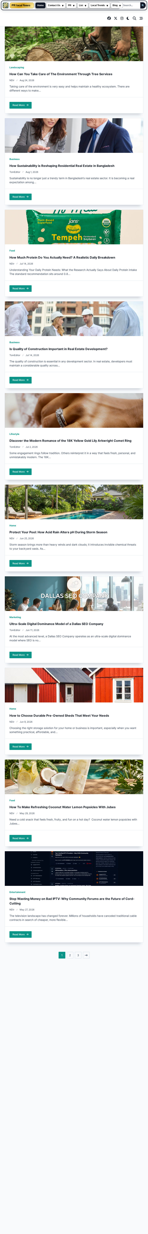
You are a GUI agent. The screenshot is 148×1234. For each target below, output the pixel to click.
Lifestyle (14, 434)
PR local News (21, 5)
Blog (115, 5)
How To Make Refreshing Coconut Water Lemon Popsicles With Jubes (62, 807)
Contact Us (54, 5)
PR (69, 5)
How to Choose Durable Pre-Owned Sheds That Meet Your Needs (59, 715)
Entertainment (17, 892)
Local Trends (98, 5)
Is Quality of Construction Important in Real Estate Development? (58, 349)
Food (12, 250)
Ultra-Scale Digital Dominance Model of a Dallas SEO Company (56, 624)
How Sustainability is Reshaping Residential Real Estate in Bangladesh (61, 166)
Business (14, 159)
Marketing (15, 617)
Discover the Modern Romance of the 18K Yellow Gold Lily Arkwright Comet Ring (70, 441)
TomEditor (14, 172)
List (81, 5)
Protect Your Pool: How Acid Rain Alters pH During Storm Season (58, 532)
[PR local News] (5, 5)
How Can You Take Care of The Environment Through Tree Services (60, 74)
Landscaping (16, 67)
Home (40, 5)
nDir (11, 80)
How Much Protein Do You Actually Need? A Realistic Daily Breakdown (62, 257)
